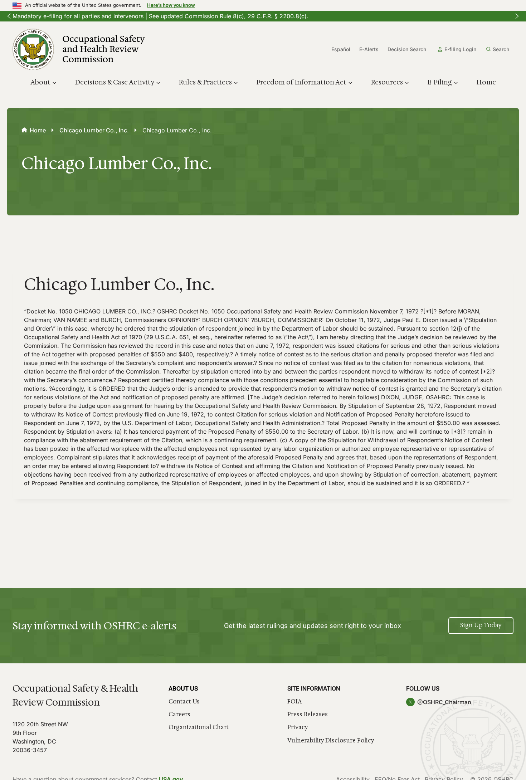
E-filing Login (460, 49)
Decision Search (407, 49)
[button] (9, 16)
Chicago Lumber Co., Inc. (94, 130)
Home (486, 82)
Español (340, 49)
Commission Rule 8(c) (214, 16)
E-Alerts (369, 49)
